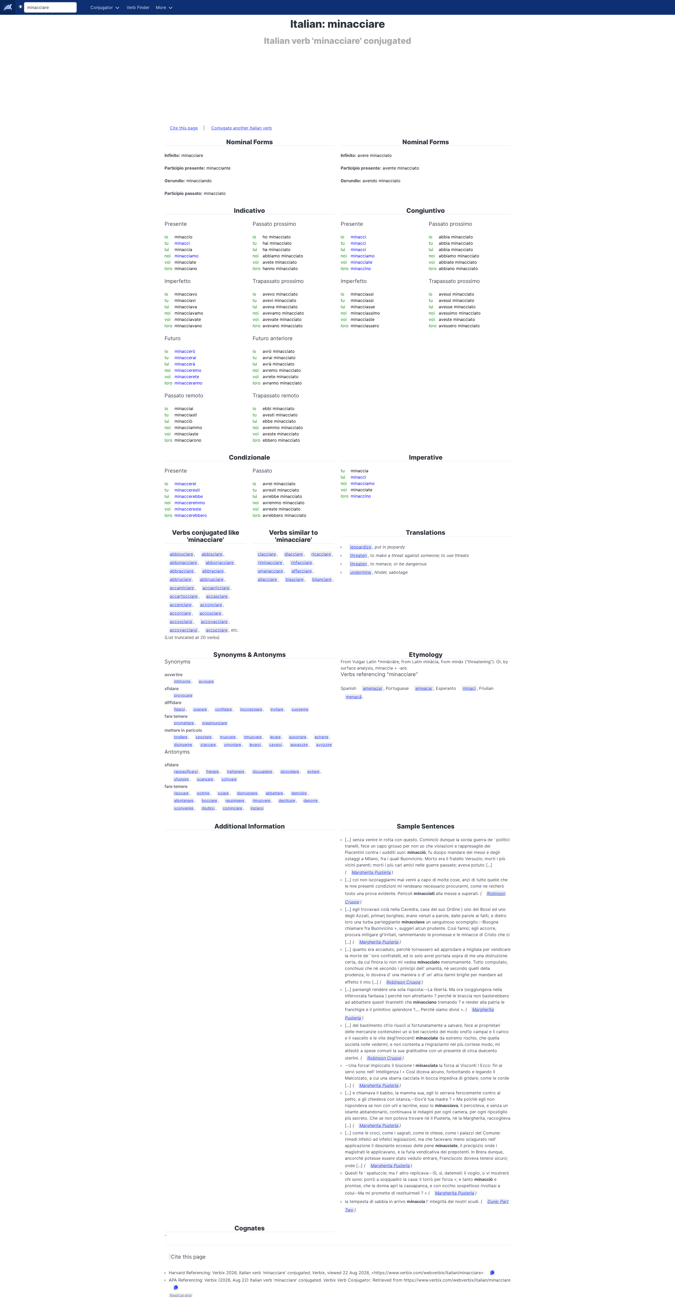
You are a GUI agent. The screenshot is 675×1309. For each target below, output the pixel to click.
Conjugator (101, 7)
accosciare (210, 613)
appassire (299, 744)
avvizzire (324, 744)
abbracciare (182, 571)
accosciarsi (181, 621)
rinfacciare (301, 562)
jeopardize (360, 547)
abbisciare (212, 554)
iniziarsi (256, 808)
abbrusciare (211, 579)
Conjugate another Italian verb (241, 128)
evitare (313, 771)
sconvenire (183, 808)
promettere (184, 723)
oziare (223, 793)
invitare (277, 709)
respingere (234, 800)
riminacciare (270, 562)
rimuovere (253, 737)
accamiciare (182, 587)
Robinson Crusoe (404, 982)
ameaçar (423, 688)
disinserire (183, 744)
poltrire (203, 793)
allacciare (267, 579)
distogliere (290, 771)
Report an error (181, 1295)
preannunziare (214, 723)
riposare (181, 793)
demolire (299, 793)
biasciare (294, 579)
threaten (358, 555)
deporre (310, 800)
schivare (229, 779)
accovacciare (214, 621)
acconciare (211, 604)
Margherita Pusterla (371, 872)
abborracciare (220, 562)
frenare (212, 771)
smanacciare (270, 571)
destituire (287, 800)
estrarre (321, 737)
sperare (200, 709)
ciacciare (267, 554)
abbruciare (180, 579)
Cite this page (184, 128)
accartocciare (183, 596)
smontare (232, 744)
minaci (469, 688)
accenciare (180, 604)
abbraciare (213, 571)
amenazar (372, 688)
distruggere (247, 793)
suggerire (300, 709)
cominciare (232, 808)
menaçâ (353, 696)
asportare (297, 737)
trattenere (235, 771)
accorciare (180, 613)
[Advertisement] (323, 82)
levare (275, 737)
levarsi (255, 744)
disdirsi (208, 808)
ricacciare (321, 554)
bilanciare (321, 579)
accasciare (217, 596)
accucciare (217, 630)
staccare (208, 744)
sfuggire (181, 779)
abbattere (274, 793)
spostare (203, 737)
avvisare (206, 681)
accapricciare (215, 587)
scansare (205, 779)
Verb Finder (138, 7)
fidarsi (179, 709)
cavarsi (275, 744)
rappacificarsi (186, 771)
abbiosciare (181, 554)
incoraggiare (251, 709)
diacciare (294, 554)
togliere (180, 737)
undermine (360, 572)
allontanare (183, 800)
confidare (223, 709)
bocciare (209, 800)
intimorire (182, 681)
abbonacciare (183, 562)
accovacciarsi (183, 630)
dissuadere (262, 771)
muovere (227, 737)
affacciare (302, 571)
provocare (183, 695)
